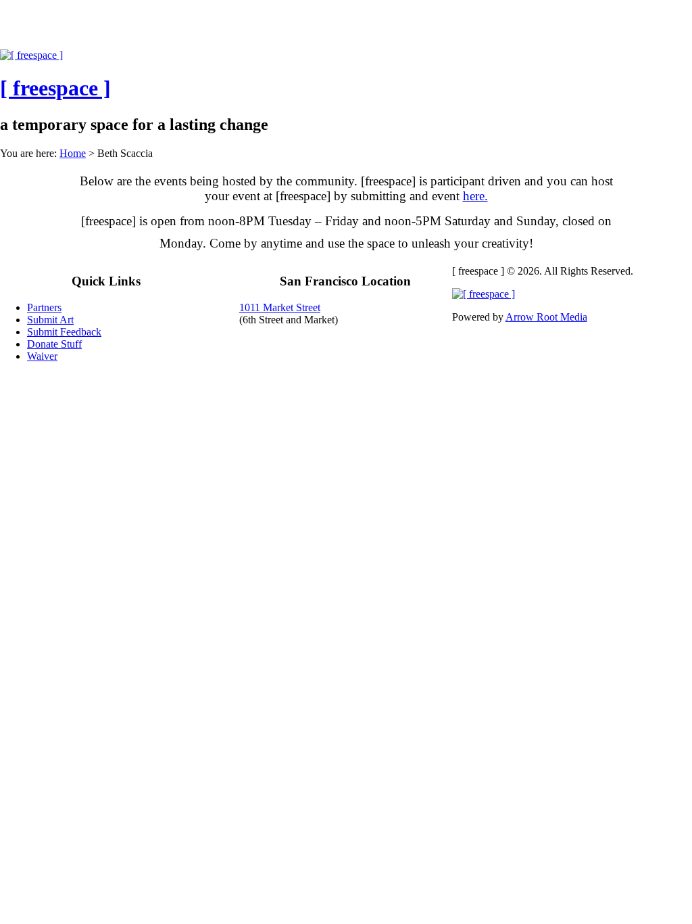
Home (72, 153)
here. (475, 196)
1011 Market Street (279, 307)
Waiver (42, 356)
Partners (245, 28)
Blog (417, 28)
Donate (557, 28)
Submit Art (50, 319)
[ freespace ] (172, 28)
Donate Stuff (54, 344)
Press (302, 28)
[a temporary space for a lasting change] (31, 55)
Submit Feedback (64, 332)
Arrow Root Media (546, 317)
